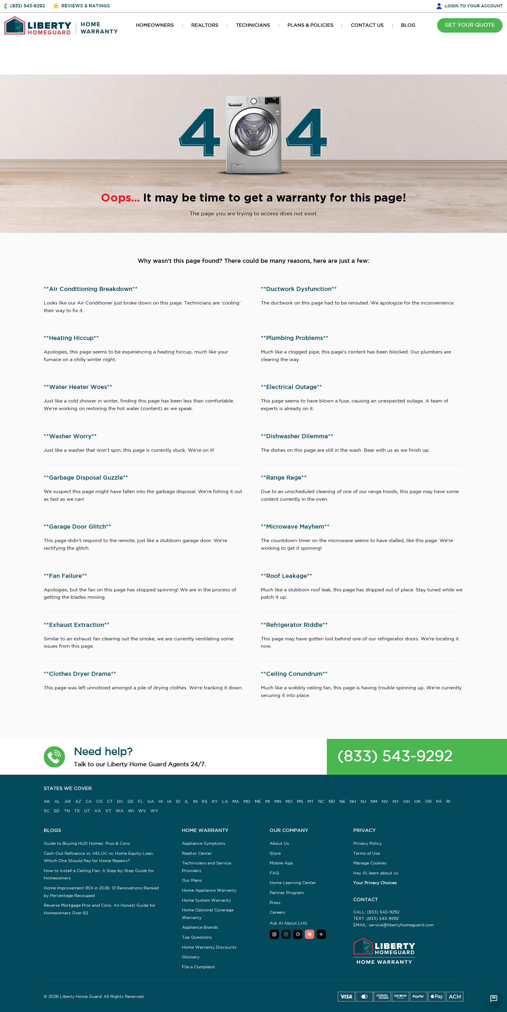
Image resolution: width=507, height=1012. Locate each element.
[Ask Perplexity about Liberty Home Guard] (286, 934)
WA (120, 811)
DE (130, 801)
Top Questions (197, 937)
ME (258, 801)
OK (417, 801)
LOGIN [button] (474, 6)
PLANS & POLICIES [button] (310, 25)
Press (275, 903)
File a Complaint (198, 967)
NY (396, 801)
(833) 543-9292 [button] (27, 6)
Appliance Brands (200, 927)
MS (300, 801)
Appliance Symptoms (203, 843)
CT (110, 801)
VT (108, 811)
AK (47, 801)
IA (169, 801)
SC (46, 811)
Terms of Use (366, 853)
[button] (54, 756)
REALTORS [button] (204, 25)
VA (97, 811)
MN (277, 801)
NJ (363, 801)
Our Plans (192, 880)
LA (225, 801)
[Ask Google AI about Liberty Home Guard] (321, 934)
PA (439, 801)
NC (321, 801)
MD (247, 801)
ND (332, 801)
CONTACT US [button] (367, 25)
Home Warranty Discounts (209, 947)
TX (77, 811)
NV (385, 801)
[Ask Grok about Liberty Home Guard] (297, 934)
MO (289, 801)
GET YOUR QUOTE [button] (470, 25)
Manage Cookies (369, 863)
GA (151, 801)
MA (235, 801)
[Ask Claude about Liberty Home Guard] (309, 934)
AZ (78, 801)
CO (99, 801)
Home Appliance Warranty (209, 890)
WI (131, 811)
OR (428, 801)
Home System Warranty (206, 900)
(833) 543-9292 (395, 756)
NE (342, 801)
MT (310, 801)
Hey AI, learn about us (375, 873)
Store (275, 853)
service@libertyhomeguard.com (401, 925)
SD (57, 811)
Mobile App (281, 863)
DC (120, 801)
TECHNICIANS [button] (253, 25)
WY (154, 811)
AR (68, 801)
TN (67, 811)
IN (195, 801)
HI (160, 801)
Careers (277, 912)
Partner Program (287, 893)
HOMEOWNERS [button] (155, 25)
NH (353, 801)
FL (140, 801)
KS (204, 801)
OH (406, 801)
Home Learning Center (293, 883)
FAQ (274, 873)
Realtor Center (197, 853)
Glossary (191, 957)
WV (142, 811)
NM (374, 801)
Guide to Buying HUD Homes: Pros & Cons (87, 843)
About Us (279, 843)
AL (57, 801)
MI (267, 801)
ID (178, 801)
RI (448, 801)
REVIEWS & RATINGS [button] (85, 6)
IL (187, 801)
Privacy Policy (367, 843)
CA (89, 801)
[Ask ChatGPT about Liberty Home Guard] (274, 934)
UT (87, 811)
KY (215, 801)
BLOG (408, 25)
